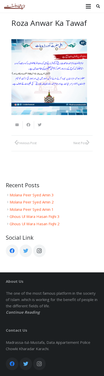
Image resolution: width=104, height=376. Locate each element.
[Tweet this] (39, 125)
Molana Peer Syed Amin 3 (32, 194)
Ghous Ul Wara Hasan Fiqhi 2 (35, 223)
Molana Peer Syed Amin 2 (32, 201)
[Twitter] (25, 251)
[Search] (98, 6)
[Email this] (17, 125)
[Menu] (88, 6)
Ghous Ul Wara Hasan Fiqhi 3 (35, 216)
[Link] (14, 6)
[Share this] (28, 125)
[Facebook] (12, 251)
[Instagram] (39, 251)
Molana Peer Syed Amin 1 (32, 209)
